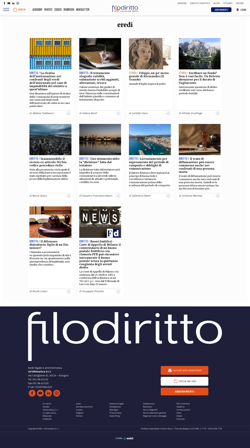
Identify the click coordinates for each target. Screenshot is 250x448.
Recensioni (147, 407)
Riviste (48, 9)
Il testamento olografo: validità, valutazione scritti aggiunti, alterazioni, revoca (99, 78)
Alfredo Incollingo (192, 113)
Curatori (79, 410)
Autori (78, 404)
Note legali (114, 410)
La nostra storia (49, 413)
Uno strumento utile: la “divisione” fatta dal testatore (99, 162)
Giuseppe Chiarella (93, 291)
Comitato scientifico (84, 407)
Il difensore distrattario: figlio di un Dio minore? (48, 245)
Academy (37, 9)
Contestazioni (115, 407)
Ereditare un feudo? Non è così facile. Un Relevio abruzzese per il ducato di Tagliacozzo (199, 78)
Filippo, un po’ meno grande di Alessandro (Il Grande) (149, 76)
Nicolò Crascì (39, 291)
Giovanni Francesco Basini (97, 195)
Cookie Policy (115, 416)
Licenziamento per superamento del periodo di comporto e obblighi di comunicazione (149, 163)
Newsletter (82, 9)
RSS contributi (183, 404)
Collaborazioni (149, 404)
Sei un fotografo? (150, 410)
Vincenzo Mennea (192, 195)
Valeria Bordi (89, 113)
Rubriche (69, 9)
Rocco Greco (39, 195)
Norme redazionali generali (154, 413)
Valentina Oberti (141, 195)
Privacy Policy (115, 413)
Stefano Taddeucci (43, 113)
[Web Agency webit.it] (129, 438)
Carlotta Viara (139, 113)
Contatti (46, 407)
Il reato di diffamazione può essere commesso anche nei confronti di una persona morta (196, 165)
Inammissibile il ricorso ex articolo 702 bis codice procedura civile (47, 162)
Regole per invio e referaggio (154, 416)
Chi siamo (47, 404)
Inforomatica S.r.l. (51, 410)
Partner (79, 416)
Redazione (47, 416)
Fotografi (80, 413)
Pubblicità (47, 419)
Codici (58, 9)
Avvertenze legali (117, 404)
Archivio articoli (183, 410)
